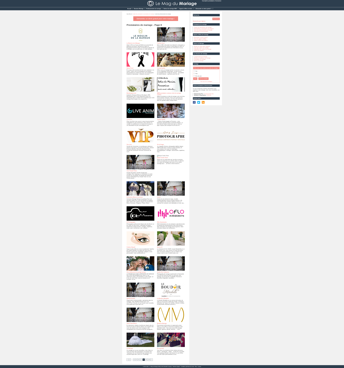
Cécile (158, 197)
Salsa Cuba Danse (132, 323)
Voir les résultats (203, 78)
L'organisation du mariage (200, 56)
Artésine (209, 95)
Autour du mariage (198, 60)
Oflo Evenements (162, 222)
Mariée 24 (159, 247)
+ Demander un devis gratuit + (203, 8)
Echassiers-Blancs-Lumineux (135, 197)
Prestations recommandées (201, 31)
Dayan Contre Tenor (162, 157)
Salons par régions (199, 50)
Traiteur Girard (161, 119)
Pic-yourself (160, 348)
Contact (199, 366)
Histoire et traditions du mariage (202, 58)
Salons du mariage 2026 (170, 8)
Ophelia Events (131, 298)
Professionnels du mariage (153, 8)
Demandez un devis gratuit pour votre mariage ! (156, 19)
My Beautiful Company (167, 366)
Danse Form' (130, 68)
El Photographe (131, 222)
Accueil (129, 8)
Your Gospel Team (132, 170)
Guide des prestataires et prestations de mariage (143, 14)
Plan (196, 366)
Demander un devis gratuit (201, 37)
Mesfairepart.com (131, 93)
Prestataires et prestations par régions (204, 28)
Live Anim (129, 119)
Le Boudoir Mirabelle (163, 298)
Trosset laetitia (161, 68)
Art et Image (160, 144)
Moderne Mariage (162, 323)
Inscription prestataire (208, 1)
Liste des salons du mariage (201, 47)
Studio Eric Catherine (163, 272)
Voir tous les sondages (206, 81)
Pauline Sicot (160, 43)
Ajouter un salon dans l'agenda (202, 46)
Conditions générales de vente (187, 366)
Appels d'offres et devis (185, 8)
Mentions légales (176, 366)
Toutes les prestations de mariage (203, 27)
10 (149, 359)
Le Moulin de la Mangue (133, 43)
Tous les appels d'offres (200, 39)
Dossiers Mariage (138, 8)
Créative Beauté (131, 247)
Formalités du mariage (200, 59)
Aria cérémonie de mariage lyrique (136, 272)
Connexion (218, 1)
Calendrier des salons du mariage (202, 49)
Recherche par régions (199, 21)
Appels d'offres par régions (201, 40)
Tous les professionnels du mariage (203, 30)
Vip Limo (129, 144)
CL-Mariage (130, 348)
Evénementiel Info (209, 94)
